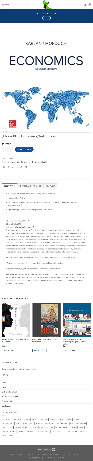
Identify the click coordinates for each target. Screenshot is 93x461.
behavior (62, 419)
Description (9, 186)
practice (13, 431)
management (63, 427)
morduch (37, 162)
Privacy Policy (8, 401)
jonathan (21, 162)
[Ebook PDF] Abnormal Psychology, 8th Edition (15, 340)
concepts (18, 423)
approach (53, 419)
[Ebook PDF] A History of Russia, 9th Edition (45, 340)
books (69, 419)
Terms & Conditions (10, 396)
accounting (17, 419)
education (55, 423)
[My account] (85, 4)
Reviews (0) (50, 186)
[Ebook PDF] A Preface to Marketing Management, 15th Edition (74, 341)
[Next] (91, 330)
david (25, 423)
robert (47, 431)
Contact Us (6, 406)
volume (82, 431)
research (40, 431)
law (52, 427)
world (12, 435)
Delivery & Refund (9, 392)
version (74, 431)
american (26, 419)
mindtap (81, 427)
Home (40, 13)
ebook (8, 162)
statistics (60, 431)
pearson (5, 431)
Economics (55, 233)
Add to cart (24, 149)
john (47, 427)
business (76, 419)
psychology (30, 431)
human (24, 427)
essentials (64, 423)
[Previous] (2, 330)
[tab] (9, 185)
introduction (33, 427)
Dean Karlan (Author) (25, 227)
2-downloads (7, 419)
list (56, 427)
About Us (6, 382)
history (17, 427)
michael (73, 427)
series (45, 162)
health (11, 427)
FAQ (4, 387)
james (41, 427)
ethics (72, 423)
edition (47, 423)
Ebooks (51, 13)
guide (4, 427)
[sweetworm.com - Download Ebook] (46, 4)
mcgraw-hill (29, 162)
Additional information (30, 186)
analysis (35, 419)
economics (14, 162)
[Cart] (89, 4)
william (5, 435)
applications (44, 419)
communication (8, 423)
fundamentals (81, 423)
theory (68, 431)
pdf (41, 162)
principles (21, 431)
